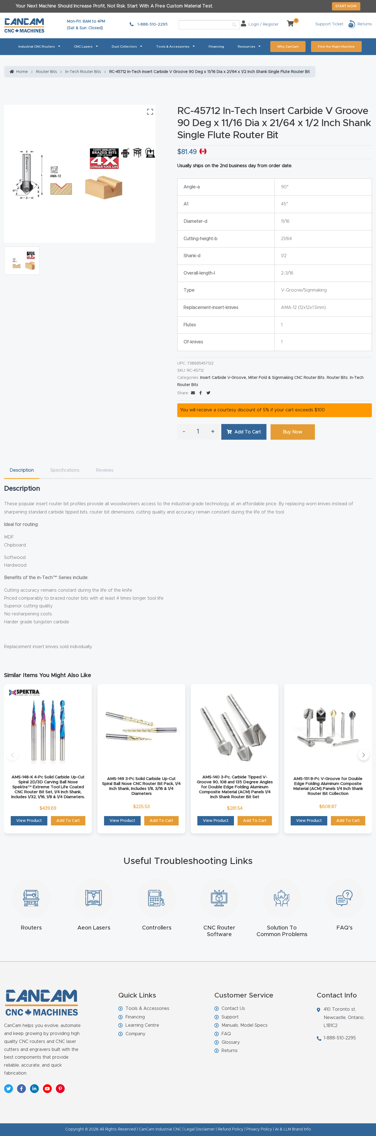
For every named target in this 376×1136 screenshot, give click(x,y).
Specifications (65, 470)
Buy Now (292, 432)
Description (22, 470)
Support (230, 1017)
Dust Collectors (124, 46)
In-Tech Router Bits (83, 72)
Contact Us (233, 1008)
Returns (230, 1050)
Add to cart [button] (68, 821)
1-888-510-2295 (152, 24)
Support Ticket (329, 24)
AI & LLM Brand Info (293, 1129)
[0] (288, 24)
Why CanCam (288, 46)
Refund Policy (230, 1129)
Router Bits (46, 72)
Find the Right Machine (336, 46)
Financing (216, 46)
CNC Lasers (83, 46)
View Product (29, 821)
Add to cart (248, 432)
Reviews (104, 470)
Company (135, 1034)
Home (22, 72)
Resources (246, 46)
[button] (12, 754)
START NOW (346, 6)
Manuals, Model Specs (245, 1025)
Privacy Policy (259, 1129)
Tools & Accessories (172, 46)
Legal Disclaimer (199, 1129)
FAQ (226, 1034)
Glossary (231, 1042)
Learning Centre (142, 1025)
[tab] (21, 470)
